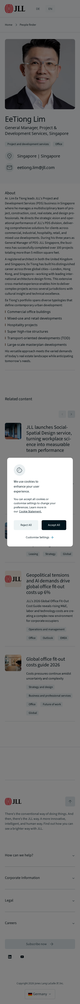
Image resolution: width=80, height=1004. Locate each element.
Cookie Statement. (30, 511)
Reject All (26, 525)
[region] (40, 502)
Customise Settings (40, 537)
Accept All (54, 525)
